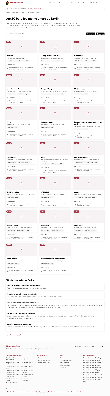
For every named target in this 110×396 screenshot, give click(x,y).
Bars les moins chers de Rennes (12, 363)
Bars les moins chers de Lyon (27, 358)
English (86, 346)
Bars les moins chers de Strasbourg (27, 363)
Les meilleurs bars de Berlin (15, 335)
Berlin (22, 13)
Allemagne (15, 13)
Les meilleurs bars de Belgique (92, 358)
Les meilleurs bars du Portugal (92, 377)
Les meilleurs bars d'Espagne (92, 370)
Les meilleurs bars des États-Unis (92, 380)
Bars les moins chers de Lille (12, 367)
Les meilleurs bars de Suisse (92, 365)
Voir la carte (100, 3)
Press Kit (63, 367)
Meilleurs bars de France (55, 3)
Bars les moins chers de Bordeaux (12, 371)
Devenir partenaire (66, 360)
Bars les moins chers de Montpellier (12, 375)
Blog (68, 3)
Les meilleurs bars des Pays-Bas (93, 375)
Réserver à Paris (76, 3)
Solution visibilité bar (43, 362)
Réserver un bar (65, 358)
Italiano (93, 346)
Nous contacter (64, 362)
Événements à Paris (88, 3)
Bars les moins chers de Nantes (27, 375)
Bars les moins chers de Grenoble (12, 358)
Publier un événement (43, 360)
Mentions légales (65, 365)
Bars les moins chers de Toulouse (27, 371)
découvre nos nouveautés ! (35, 8)
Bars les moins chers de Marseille (27, 379)
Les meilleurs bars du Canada (92, 362)
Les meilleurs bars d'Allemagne (92, 367)
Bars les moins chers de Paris (27, 367)
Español (101, 346)
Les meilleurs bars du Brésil (91, 360)
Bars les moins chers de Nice (12, 379)
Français (78, 346)
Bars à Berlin (35, 13)
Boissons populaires (12, 382)
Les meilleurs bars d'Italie (91, 372)
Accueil (8, 13)
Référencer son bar (42, 358)
